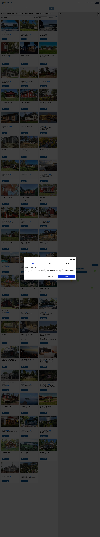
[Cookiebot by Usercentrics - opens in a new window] (70, 260)
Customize (49, 276)
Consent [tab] (32, 263)
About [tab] (67, 263)
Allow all (66, 276)
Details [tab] (50, 263)
